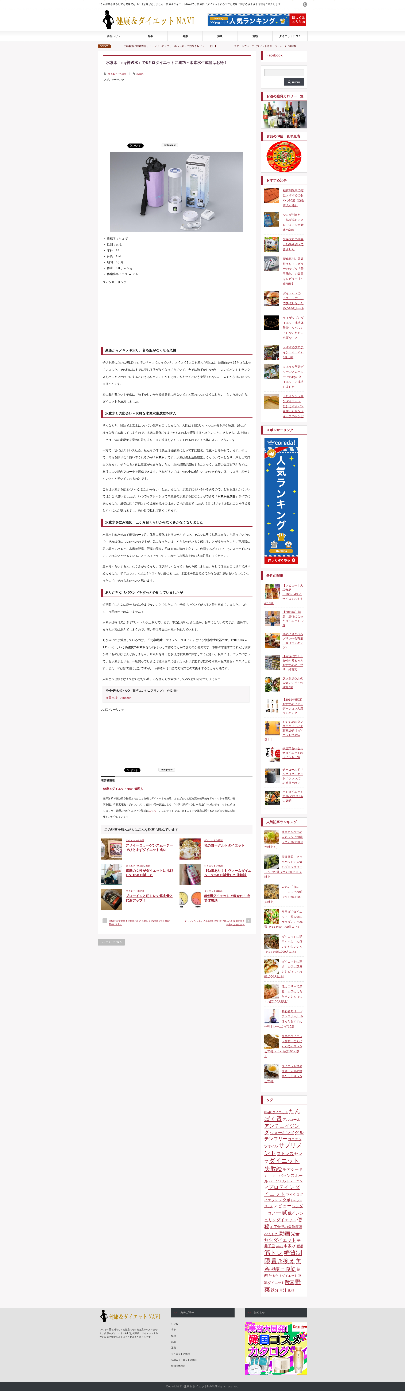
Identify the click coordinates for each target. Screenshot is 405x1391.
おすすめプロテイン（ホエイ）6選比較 (293, 352)
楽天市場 (111, 697)
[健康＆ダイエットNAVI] (152, 28)
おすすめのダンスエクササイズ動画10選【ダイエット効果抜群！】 (284, 730)
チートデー (271, 1176)
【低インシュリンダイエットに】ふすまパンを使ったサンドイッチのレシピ (293, 406)
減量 (220, 36)
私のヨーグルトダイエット (224, 845)
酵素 (289, 1282)
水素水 (139, 73)
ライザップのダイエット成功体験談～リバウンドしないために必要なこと (293, 327)
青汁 (283, 1290)
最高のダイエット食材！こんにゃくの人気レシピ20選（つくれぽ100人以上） (283, 1046)
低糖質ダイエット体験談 (184, 1360)
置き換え (283, 1261)
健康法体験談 (178, 1365)
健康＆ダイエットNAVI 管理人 (123, 788)
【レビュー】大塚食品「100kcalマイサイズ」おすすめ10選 (283, 594)
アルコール (291, 1120)
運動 (255, 36)
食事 (150, 36)
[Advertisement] (176, 111)
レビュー (282, 1205)
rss (305, 4)
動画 (284, 1233)
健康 (185, 36)
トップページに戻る (111, 942)
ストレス (285, 1153)
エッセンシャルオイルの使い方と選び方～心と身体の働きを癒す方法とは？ (214, 923)
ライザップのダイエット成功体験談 (270, 46)
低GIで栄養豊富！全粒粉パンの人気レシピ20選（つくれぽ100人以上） (139, 922)
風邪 (291, 1290)
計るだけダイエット (283, 1275)
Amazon (125, 697)
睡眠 (300, 1246)
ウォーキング (282, 1133)
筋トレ (273, 1252)
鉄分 (275, 1290)
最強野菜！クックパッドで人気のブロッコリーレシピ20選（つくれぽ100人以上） (283, 867)
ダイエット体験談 (117, 73)
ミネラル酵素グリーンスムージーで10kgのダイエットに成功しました (293, 376)
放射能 (279, 1246)
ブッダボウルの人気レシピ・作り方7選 (292, 683)
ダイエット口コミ (290, 36)
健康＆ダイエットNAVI (199, 1386)
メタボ (284, 1200)
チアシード (293, 1169)
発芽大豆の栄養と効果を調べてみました (293, 244)
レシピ (174, 1323)
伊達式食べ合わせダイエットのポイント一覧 (292, 753)
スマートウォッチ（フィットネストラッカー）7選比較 (202, 46)
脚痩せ (277, 1269)
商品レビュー (115, 36)
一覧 (281, 1212)
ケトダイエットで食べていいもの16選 (292, 796)
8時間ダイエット (276, 1112)
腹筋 (290, 1269)
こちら (152, 810)
